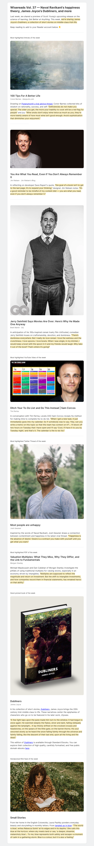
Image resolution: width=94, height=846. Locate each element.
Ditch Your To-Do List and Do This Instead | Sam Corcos (43, 408)
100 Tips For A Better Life (25, 95)
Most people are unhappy (25, 525)
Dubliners (16, 701)
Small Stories (18, 817)
